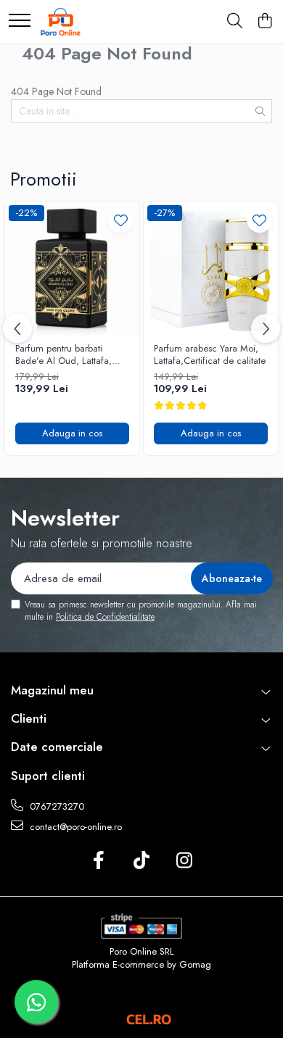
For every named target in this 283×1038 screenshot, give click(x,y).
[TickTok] (142, 861)
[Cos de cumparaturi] (264, 21)
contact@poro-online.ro (74, 827)
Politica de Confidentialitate (105, 616)
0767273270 (55, 806)
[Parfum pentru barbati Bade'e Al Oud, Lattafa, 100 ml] (72, 269)
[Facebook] (99, 861)
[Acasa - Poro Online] (60, 21)
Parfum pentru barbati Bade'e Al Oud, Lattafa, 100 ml (63, 355)
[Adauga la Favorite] (121, 220)
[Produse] (19, 21)
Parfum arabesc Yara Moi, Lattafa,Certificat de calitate (210, 355)
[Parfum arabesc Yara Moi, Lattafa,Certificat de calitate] (211, 269)
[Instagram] (184, 861)
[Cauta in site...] (234, 21)
